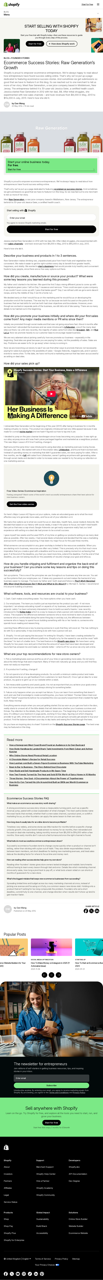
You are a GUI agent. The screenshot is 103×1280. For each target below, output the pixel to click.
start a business (46, 266)
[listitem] (51, 954)
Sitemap (76, 1259)
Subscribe (51, 1085)
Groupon (80, 330)
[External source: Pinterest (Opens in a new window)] (42, 1274)
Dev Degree (74, 1181)
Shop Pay (8, 1226)
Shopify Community (45, 1195)
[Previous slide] (44, 975)
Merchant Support (45, 1167)
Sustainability (42, 1219)
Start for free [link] (51, 229)
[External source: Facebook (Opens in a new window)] (6, 1274)
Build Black (41, 1226)
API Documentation (78, 1174)
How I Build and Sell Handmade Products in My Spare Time (37, 771)
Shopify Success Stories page (70, 724)
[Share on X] (91, 911)
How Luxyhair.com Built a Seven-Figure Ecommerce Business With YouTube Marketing (51, 763)
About (7, 1167)
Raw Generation (16, 199)
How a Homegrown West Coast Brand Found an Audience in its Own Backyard (47, 745)
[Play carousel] (51, 975)
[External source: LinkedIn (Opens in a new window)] (36, 1274)
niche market (26, 431)
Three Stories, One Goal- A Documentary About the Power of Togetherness (46, 778)
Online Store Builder (78, 1219)
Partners (8, 1181)
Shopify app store (66, 641)
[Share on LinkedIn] (97, 911)
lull (25, 455)
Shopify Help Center (46, 1174)
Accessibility (42, 1233)
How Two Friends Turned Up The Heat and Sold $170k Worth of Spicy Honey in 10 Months (52, 774)
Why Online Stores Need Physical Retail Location (33, 755)
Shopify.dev (74, 1167)
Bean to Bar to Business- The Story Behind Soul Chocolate (37, 767)
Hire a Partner (42, 1181)
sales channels (15, 243)
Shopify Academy (44, 1188)
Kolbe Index (25, 612)
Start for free (87, 4)
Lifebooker (69, 327)
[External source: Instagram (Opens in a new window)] (24, 1274)
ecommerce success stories (68, 189)
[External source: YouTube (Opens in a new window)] (18, 1274)
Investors (8, 1174)
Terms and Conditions (59, 1092)
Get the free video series (22, 504)
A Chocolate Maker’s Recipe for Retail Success (32, 759)
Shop (6, 1219)
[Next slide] (58, 975)
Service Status (10, 1202)
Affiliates (8, 1188)
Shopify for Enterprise (14, 1240)
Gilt (87, 330)
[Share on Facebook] (86, 911)
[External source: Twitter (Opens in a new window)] (12, 1274)
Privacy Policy (79, 1092)
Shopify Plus (10, 1233)
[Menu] (98, 4)
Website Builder (76, 1226)
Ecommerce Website (78, 1233)
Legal (6, 1195)
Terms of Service (43, 1259)
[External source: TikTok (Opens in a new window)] (30, 1274)
